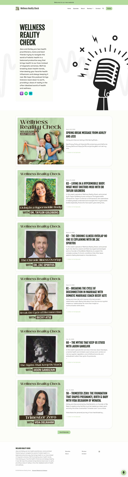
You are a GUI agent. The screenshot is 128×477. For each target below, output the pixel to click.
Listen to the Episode (74, 152)
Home (69, 8)
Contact (98, 8)
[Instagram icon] (99, 451)
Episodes (76, 8)
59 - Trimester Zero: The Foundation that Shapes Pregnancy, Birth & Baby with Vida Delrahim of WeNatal (87, 397)
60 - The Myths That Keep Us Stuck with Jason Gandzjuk (85, 344)
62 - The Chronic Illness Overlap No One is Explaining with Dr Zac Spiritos (86, 239)
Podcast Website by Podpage (39, 470)
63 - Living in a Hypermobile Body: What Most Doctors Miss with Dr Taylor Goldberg (85, 187)
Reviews (89, 8)
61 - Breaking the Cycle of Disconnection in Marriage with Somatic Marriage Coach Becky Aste (86, 292)
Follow (109, 8)
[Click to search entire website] (103, 8)
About (83, 8)
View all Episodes (64, 432)
